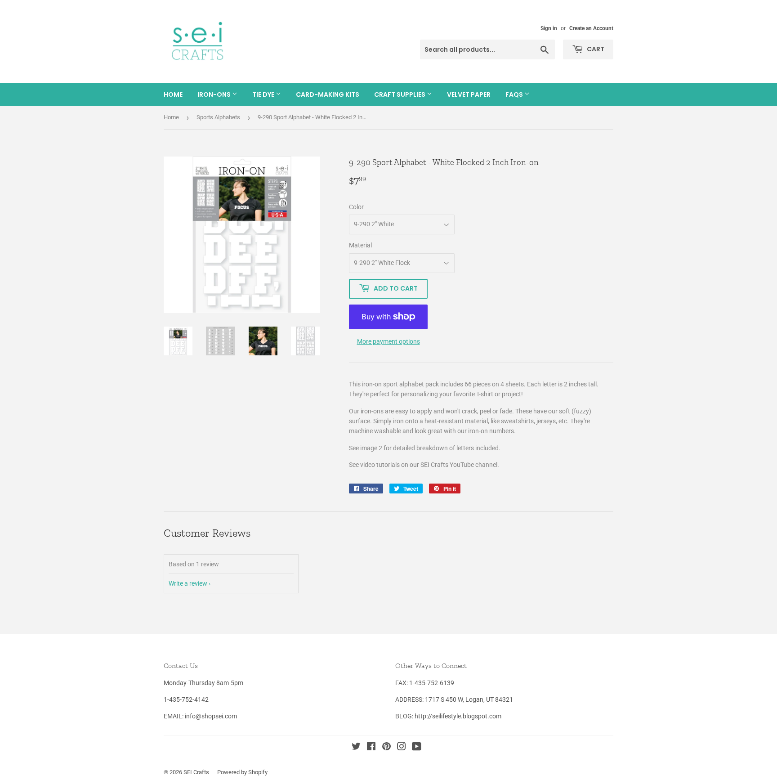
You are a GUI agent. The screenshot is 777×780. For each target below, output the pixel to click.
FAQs (514, 94)
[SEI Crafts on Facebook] (371, 747)
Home (173, 94)
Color (356, 207)
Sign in (548, 28)
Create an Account (591, 28)
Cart (594, 49)
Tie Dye (264, 94)
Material (360, 245)
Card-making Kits (327, 94)
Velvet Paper (469, 94)
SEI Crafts (196, 772)
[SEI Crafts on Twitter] (356, 747)
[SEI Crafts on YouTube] (416, 747)
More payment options (388, 341)
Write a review (188, 583)
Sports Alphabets (218, 117)
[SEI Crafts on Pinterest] (386, 747)
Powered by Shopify (242, 772)
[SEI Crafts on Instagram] (401, 747)
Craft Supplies (400, 94)
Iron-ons (214, 94)
